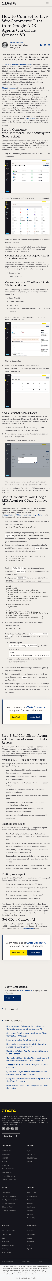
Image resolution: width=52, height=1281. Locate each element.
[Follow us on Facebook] (41, 45)
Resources (5, 1242)
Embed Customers (8, 1203)
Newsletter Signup (8, 1245)
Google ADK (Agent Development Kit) (16, 64)
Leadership (31, 1207)
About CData (31, 1193)
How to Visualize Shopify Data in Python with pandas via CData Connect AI (26, 1045)
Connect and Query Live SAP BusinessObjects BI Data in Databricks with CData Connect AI (27, 1059)
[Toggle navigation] (47, 3)
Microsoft (30, 1242)
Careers (30, 1214)
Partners (30, 1211)
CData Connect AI (9, 88)
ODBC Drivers (6, 1151)
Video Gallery (6, 1252)
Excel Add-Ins (6, 1172)
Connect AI (31, 1154)
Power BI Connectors (9, 1176)
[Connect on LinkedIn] (49, 45)
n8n (28, 1245)
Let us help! (35, 717)
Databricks (31, 1234)
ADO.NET (5, 1158)
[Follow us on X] (45, 45)
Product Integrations (9, 1196)
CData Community (8, 1231)
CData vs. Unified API (9, 1211)
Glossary (5, 1249)
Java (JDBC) (6, 1154)
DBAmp (29, 1162)
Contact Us (31, 1218)
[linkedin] (3, 1128)
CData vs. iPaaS (7, 1207)
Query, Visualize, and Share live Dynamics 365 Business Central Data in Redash (26, 1073)
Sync (29, 1151)
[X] (8, 1128)
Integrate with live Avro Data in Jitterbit (23, 1040)
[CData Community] (16, 1128)
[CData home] (10, 3)
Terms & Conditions (7, 1261)
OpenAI (29, 1249)
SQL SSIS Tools (32, 1158)
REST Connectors (8, 1169)
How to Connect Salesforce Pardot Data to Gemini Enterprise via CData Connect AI (25, 1027)
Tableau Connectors (9, 1180)
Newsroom (31, 1200)
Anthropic (30, 1231)
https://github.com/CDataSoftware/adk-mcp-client (22, 515)
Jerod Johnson (16, 42)
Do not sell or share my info (26, 1278)
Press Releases (32, 1196)
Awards (30, 1203)
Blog (3, 1238)
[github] (12, 1128)
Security (41, 1261)
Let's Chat (8, 1136)
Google (29, 1238)
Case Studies (6, 1234)
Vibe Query (30, 118)
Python (4, 1162)
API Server (5, 1165)
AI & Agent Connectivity (10, 1200)
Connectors (6, 1193)
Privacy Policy (26, 1261)
